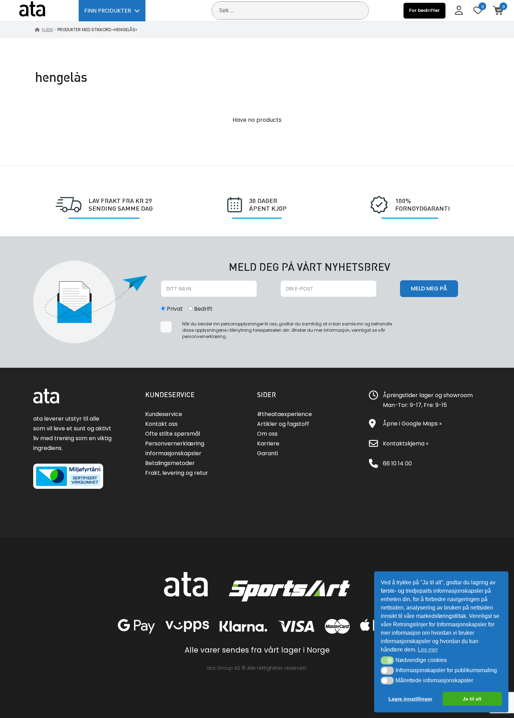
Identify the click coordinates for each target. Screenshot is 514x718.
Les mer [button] (428, 650)
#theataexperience (284, 414)
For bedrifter (424, 10)
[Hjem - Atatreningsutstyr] (40, 10)
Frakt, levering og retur (176, 473)
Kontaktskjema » (405, 443)
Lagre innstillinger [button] (410, 699)
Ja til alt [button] (472, 699)
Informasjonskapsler (173, 453)
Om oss (267, 434)
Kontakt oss (161, 424)
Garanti (267, 453)
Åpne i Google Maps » (412, 424)
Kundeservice (163, 414)
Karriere (268, 443)
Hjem (47, 30)
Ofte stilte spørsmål (172, 434)
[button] (387, 660)
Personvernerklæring (174, 443)
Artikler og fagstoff (283, 424)
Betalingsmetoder (170, 463)
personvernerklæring (204, 336)
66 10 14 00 (397, 463)
